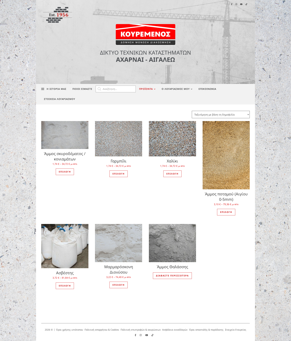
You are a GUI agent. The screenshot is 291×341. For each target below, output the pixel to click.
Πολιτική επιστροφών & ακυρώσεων (141, 329)
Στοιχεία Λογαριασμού (59, 99)
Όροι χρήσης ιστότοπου (69, 329)
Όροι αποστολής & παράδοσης (206, 329)
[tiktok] (152, 335)
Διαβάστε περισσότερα (172, 275)
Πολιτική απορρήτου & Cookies (102, 329)
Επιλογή (65, 171)
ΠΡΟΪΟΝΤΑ (146, 88)
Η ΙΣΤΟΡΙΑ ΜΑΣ (56, 88)
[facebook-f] (136, 335)
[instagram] (141, 335)
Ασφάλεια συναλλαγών (174, 329)
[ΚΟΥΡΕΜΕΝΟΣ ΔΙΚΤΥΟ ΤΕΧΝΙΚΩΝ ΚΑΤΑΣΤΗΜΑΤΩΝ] (145, 42)
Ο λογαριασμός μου (176, 88)
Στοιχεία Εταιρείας (235, 329)
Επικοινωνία (207, 88)
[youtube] (147, 335)
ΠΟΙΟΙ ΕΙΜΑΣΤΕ (82, 88)
